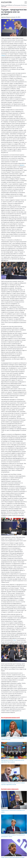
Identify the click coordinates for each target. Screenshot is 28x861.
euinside (6, 2)
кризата (22, 165)
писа (14, 640)
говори (3, 55)
